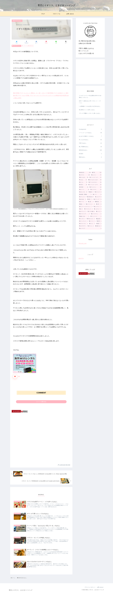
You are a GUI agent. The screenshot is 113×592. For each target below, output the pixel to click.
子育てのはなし (90, 143)
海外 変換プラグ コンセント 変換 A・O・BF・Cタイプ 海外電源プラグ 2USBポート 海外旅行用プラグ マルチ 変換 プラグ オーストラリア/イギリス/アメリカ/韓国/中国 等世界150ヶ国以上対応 (41, 95)
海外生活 (31, 45)
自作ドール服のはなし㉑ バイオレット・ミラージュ (90, 101)
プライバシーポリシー (90, 587)
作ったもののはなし (90, 139)
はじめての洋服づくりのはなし (90, 136)
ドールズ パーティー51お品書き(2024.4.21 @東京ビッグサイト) (90, 96)
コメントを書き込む (41, 401)
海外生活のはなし (17, 45)
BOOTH (81, 258)
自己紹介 (90, 153)
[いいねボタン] (15, 376)
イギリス (25, 45)
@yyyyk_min (82, 243)
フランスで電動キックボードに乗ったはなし (89, 113)
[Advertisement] (41, 426)
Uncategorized (90, 129)
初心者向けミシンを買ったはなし (87, 109)
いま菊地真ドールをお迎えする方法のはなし (89, 106)
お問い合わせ (100, 587)
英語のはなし (90, 157)
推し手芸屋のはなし (90, 146)
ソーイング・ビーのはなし (90, 132)
